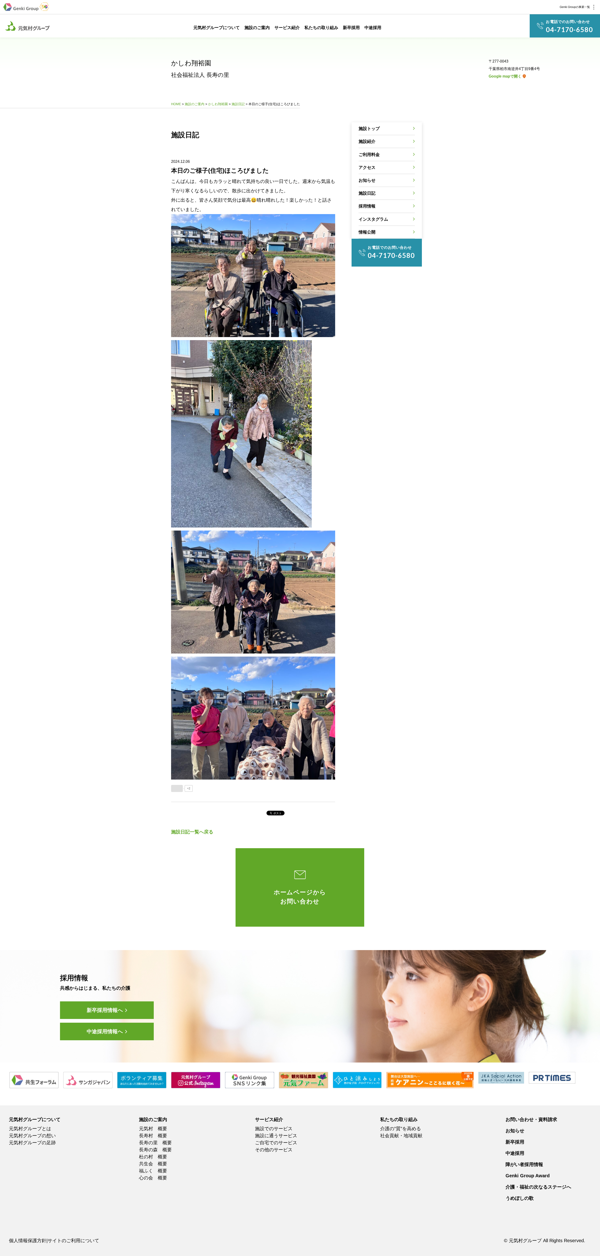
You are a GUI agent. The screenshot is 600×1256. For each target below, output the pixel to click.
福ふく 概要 (153, 1170)
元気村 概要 (153, 1128)
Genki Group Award (528, 1175)
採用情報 (367, 206)
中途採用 (372, 27)
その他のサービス (273, 1149)
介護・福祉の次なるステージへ (538, 1186)
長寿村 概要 (153, 1135)
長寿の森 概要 (155, 1149)
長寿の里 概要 (155, 1142)
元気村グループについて (216, 27)
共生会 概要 (153, 1163)
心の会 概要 (153, 1177)
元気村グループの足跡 (32, 1142)
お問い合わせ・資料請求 (531, 1119)
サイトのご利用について (73, 1240)
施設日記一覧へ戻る (192, 831)
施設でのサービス (273, 1128)
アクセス (367, 167)
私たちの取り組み (321, 27)
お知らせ (367, 180)
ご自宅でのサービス (276, 1142)
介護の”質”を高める (400, 1128)
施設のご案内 (257, 27)
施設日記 (367, 193)
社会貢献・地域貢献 (401, 1135)
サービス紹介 (287, 27)
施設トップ (369, 128)
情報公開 (367, 232)
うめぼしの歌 (520, 1198)
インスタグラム (373, 219)
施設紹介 (367, 141)
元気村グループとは (30, 1128)
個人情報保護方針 (27, 1240)
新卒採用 (351, 27)
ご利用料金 (369, 154)
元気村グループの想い (32, 1135)
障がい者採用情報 (524, 1164)
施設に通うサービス (276, 1135)
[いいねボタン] (177, 788)
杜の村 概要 (153, 1156)
